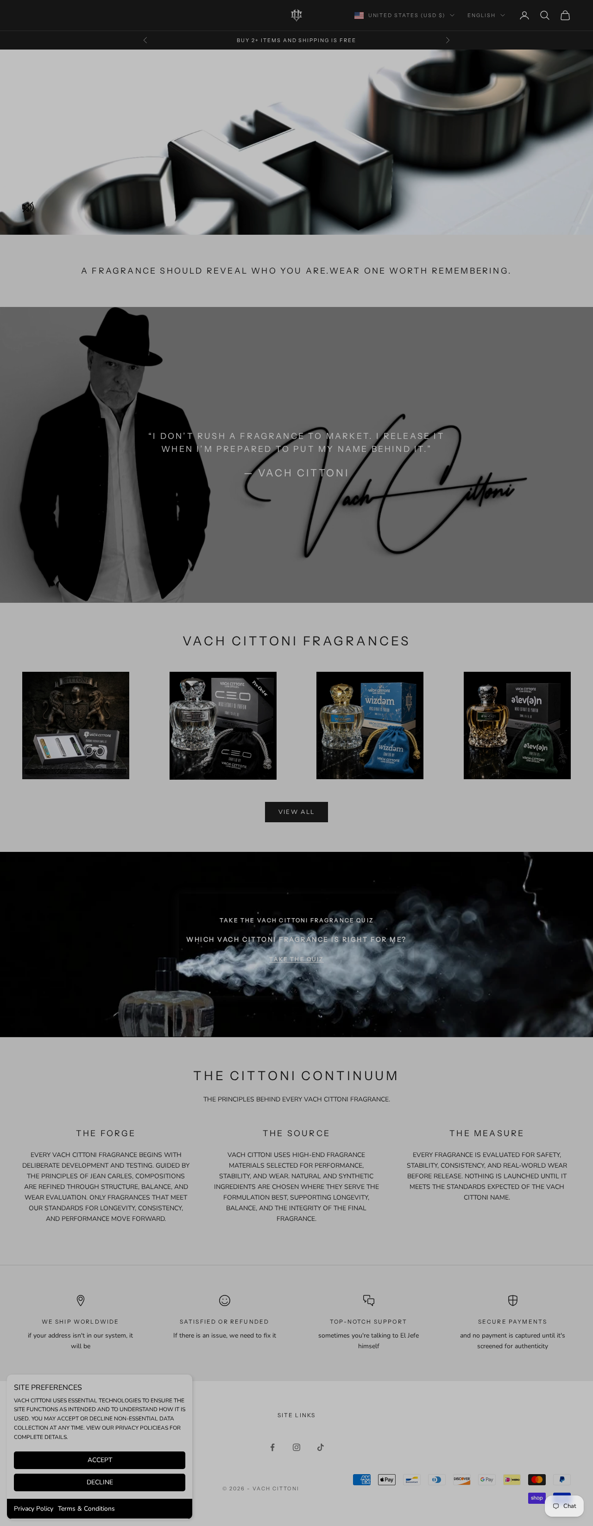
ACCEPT (100, 1460)
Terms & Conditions (86, 1508)
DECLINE (100, 1482)
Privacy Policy (33, 1508)
